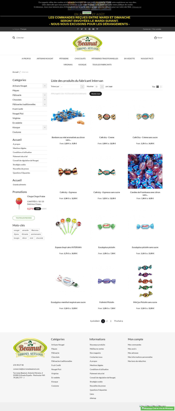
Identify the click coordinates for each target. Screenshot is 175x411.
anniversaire (36, 234)
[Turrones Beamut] (87, 43)
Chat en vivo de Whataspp (162, 408)
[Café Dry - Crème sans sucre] (145, 116)
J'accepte (87, 13)
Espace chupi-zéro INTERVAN (68, 247)
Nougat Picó (147, 58)
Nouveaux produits (97, 345)
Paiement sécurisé (20, 156)
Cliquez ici (136, 7)
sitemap (92, 398)
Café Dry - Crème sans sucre (145, 137)
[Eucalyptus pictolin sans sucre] (145, 226)
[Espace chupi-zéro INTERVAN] (68, 226)
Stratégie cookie (19, 165)
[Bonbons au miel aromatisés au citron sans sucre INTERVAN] (68, 116)
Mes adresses (133, 353)
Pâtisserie (64, 58)
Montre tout (95, 94)
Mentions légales (19, 148)
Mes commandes (134, 345)
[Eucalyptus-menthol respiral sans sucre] (68, 281)
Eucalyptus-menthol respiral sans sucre (68, 302)
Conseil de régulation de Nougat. (26, 160)
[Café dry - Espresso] (68, 171)
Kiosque (82, 64)
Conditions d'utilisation (22, 152)
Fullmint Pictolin (106, 302)
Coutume (17, 132)
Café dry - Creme (106, 137)
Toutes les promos (24, 218)
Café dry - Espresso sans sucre (107, 192)
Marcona (35, 230)
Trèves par (55, 86)
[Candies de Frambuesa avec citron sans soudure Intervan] (145, 171)
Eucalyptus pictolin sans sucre (145, 247)
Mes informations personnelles (140, 357)
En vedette (129, 58)
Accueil (16, 72)
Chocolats (80, 58)
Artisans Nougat (45, 58)
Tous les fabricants (101, 64)
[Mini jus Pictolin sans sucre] (145, 281)
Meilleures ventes (96, 349)
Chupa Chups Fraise (36, 196)
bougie (16, 238)
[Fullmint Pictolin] (106, 281)
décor (24, 238)
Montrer (90, 86)
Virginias (68, 64)
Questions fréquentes (21, 173)
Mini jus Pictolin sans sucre (145, 302)
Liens (91, 394)
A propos (26, 58)
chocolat (39, 238)
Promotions (20, 192)
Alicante (25, 234)
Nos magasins (95, 353)
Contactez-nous (95, 357)
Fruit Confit (18, 109)
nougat (16, 230)
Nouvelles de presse (21, 169)
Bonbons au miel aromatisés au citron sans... (68, 138)
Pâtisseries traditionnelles (105, 58)
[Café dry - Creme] (106, 116)
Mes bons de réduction (137, 361)
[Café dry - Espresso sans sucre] (106, 171)
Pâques (16, 90)
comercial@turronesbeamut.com (26, 369)
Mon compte (135, 339)
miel (31, 238)
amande (25, 230)
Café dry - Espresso (68, 192)
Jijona (16, 234)
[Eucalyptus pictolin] (106, 226)
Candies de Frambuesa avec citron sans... (145, 193)
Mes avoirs (132, 349)
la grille (158, 86)
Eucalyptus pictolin (106, 247)
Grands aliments (19, 184)
